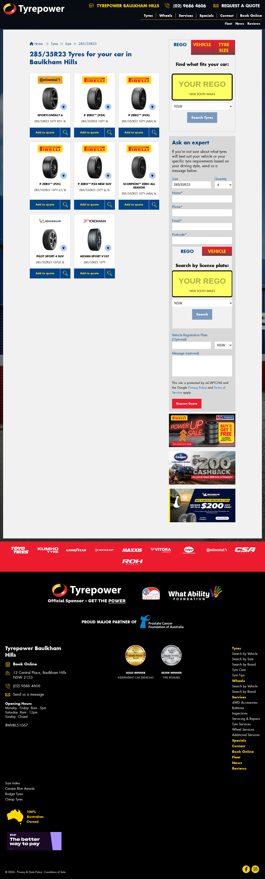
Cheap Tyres (14, 799)
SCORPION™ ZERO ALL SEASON (139, 185)
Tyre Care (239, 670)
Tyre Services (241, 724)
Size (175, 179)
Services (186, 15)
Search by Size (242, 659)
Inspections (239, 713)
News (239, 23)
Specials (207, 15)
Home (38, 44)
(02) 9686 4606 (189, 5)
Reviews (253, 23)
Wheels (165, 15)
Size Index (12, 783)
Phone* (177, 207)
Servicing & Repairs (246, 719)
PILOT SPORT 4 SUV (50, 256)
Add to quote (45, 132)
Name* (177, 193)
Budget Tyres (14, 794)
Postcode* (179, 234)
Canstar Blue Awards (20, 788)
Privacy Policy (197, 388)
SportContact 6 (50, 115)
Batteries (238, 708)
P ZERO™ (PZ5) (50, 184)
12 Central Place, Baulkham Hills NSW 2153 (39, 675)
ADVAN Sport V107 (94, 256)
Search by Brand (244, 664)
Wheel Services (243, 729)
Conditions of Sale (55, 872)
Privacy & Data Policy (29, 872)
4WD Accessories (244, 702)
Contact (227, 15)
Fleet (228, 23)
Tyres (148, 15)
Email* (177, 221)
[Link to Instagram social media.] (255, 869)
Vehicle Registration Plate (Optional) (189, 337)
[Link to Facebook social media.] (246, 869)
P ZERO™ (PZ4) (94, 115)
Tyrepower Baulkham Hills (127, 5)
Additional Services (245, 735)
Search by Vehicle (245, 654)
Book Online (251, 15)
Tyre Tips (238, 675)
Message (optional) (185, 353)
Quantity (220, 179)
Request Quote (186, 403)
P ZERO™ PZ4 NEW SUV (94, 184)
